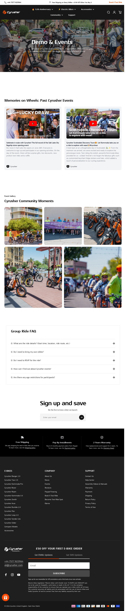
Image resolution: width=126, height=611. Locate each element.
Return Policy (90, 499)
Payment (88, 491)
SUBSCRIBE (59, 573)
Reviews (48, 487)
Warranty (89, 487)
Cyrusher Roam (10, 491)
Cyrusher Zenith (10, 499)
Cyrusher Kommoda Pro (13, 483)
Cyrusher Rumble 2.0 (12, 507)
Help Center (89, 479)
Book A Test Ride (51, 495)
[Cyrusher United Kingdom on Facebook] (5, 574)
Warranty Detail (108, 447)
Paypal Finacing (51, 491)
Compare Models (11, 526)
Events (47, 483)
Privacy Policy (90, 503)
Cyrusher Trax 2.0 (11, 479)
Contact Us (89, 476)
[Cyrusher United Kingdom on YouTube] (18, 574)
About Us (48, 476)
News (47, 479)
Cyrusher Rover (10, 487)
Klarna (47, 503)
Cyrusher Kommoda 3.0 (13, 495)
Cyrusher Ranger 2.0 (12, 476)
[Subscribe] (80, 416)
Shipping (88, 495)
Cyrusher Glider (10, 522)
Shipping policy (30, 447)
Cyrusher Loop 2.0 (11, 514)
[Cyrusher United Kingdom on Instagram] (12, 574)
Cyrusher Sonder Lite (12, 518)
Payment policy (70, 447)
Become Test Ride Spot (54, 499)
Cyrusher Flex (9, 510)
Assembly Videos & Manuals (96, 483)
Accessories (9, 530)
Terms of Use (90, 507)
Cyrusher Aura (9, 503)
